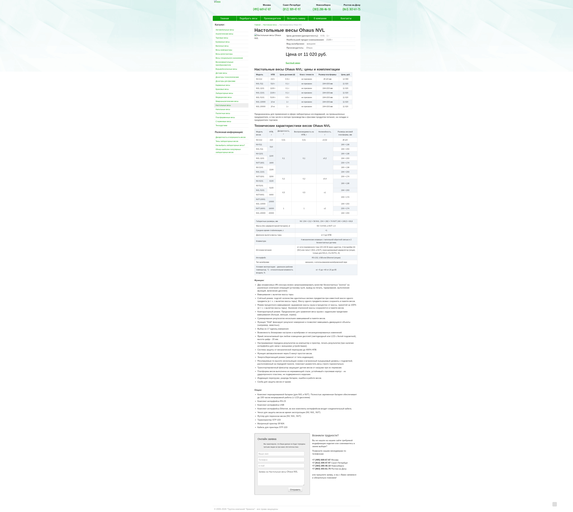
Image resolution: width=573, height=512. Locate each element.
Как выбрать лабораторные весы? (230, 145)
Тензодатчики (221, 125)
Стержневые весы (223, 121)
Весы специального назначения (229, 58)
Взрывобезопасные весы (226, 69)
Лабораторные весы (224, 93)
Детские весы (221, 73)
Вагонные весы (222, 46)
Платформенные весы (225, 117)
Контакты (346, 18)
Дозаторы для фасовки (225, 81)
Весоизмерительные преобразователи (224, 63)
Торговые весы (222, 38)
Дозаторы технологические (227, 77)
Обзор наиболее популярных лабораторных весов (228, 150)
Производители (272, 18)
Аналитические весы (224, 34)
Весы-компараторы (224, 50)
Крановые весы (222, 89)
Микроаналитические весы (227, 101)
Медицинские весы (224, 97)
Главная (257, 25)
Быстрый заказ (293, 63)
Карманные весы (223, 85)
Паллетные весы (223, 113)
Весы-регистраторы (224, 54)
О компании (320, 18)
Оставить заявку (296, 18)
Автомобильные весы (225, 30)
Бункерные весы (223, 42)
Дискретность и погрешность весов (230, 137)
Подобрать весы (248, 18)
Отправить (295, 489)
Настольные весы (270, 25)
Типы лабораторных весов (227, 141)
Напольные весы (223, 109)
